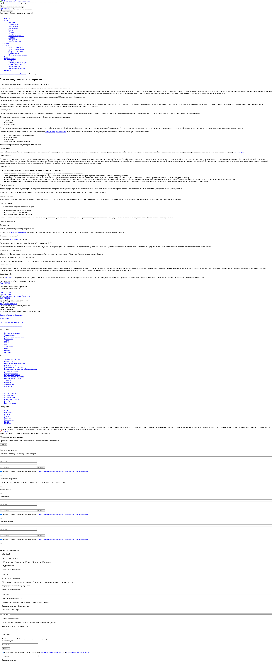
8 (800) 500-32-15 (6, 9)
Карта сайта (4, 319)
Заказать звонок (5, 294)
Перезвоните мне (6, 11)
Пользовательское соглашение (11, 326)
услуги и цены (239, 152)
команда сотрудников (18, 232)
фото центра (14, 239)
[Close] (1, 475)
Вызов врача (5, 7)
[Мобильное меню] (1, 5)
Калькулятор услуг (17, 7)
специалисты (9, 277)
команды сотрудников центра (55, 132)
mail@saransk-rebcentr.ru (8, 304)
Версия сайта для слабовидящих (11, 315)
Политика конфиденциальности (11, 322)
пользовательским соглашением (76, 471)
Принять (3, 444)
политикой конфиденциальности (51, 471)
